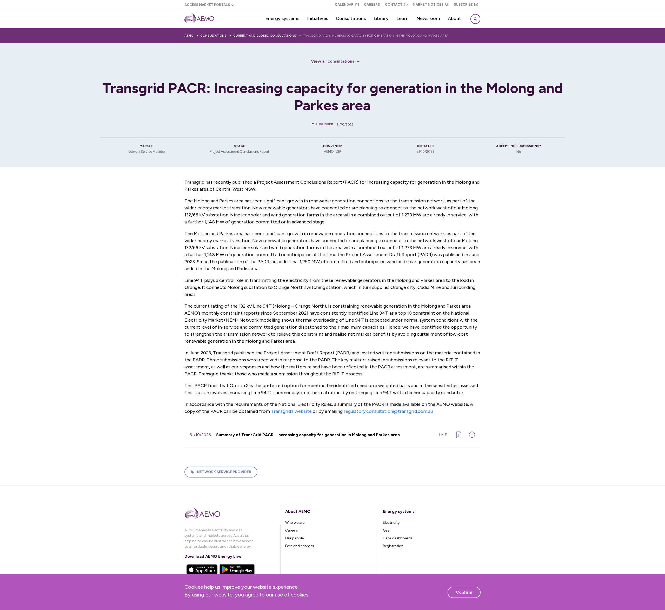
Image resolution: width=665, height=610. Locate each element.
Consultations (351, 18)
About (454, 18)
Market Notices (428, 4)
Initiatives (317, 18)
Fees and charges (299, 546)
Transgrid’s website (291, 411)
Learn (402, 18)
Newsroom (428, 18)
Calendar (344, 4)
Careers (372, 4)
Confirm (464, 592)
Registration (393, 546)
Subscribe (463, 4)
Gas (386, 530)
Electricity (391, 522)
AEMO (189, 35)
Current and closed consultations (264, 35)
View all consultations (332, 61)
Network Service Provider (224, 472)
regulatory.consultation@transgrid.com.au (388, 411)
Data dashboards (398, 538)
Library (381, 18)
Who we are (294, 522)
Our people (294, 538)
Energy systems (282, 18)
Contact (393, 4)
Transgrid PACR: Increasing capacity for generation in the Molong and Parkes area (375, 35)
